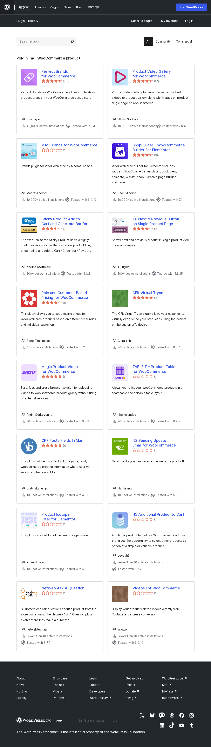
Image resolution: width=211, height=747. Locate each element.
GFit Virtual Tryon (147, 293)
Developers (97, 691)
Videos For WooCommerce (156, 588)
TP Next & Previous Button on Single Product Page (155, 221)
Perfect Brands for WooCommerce (58, 73)
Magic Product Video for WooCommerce (59, 369)
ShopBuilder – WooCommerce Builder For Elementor (158, 147)
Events (130, 684)
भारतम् (59, 721)
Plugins (58, 691)
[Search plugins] (72, 41)
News (20, 684)
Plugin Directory (27, 21)
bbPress (169, 691)
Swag (131, 697)
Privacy (21, 697)
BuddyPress (172, 697)
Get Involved (134, 678)
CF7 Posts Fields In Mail (62, 440)
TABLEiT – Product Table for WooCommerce (153, 369)
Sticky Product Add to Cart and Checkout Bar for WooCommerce (64, 221)
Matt (167, 684)
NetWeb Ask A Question (62, 588)
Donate (132, 691)
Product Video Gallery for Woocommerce (151, 73)
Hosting (21, 691)
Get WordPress (191, 7)
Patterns (58, 697)
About (20, 678)
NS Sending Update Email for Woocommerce (154, 442)
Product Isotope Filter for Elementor (58, 516)
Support (95, 684)
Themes (58, 684)
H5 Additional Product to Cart (158, 514)
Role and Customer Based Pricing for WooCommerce (64, 295)
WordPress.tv (100, 697)
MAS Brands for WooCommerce (69, 145)
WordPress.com (174, 678)
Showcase (60, 678)
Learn (93, 678)
